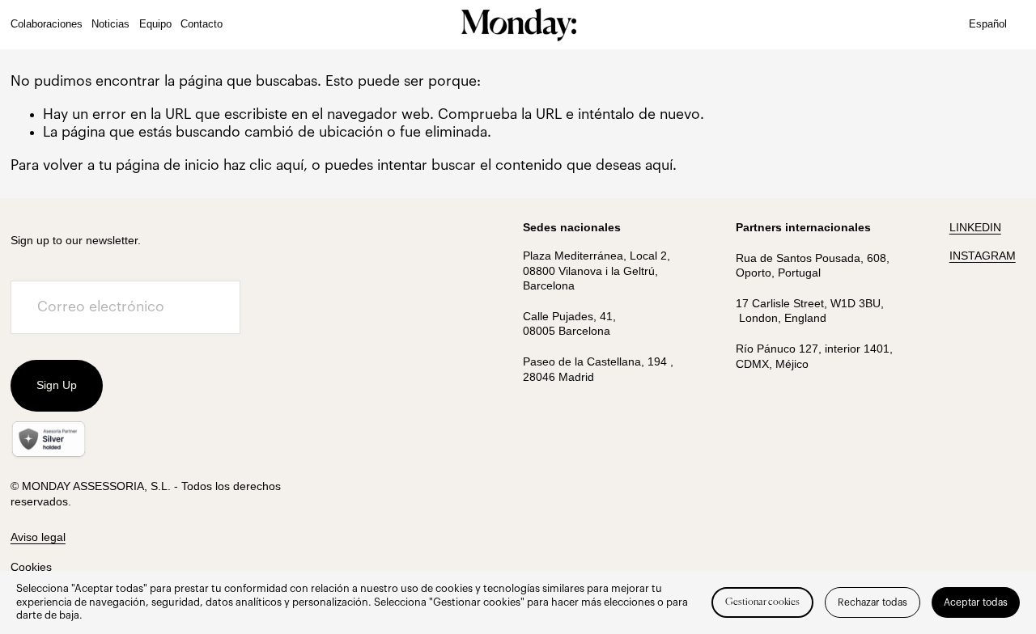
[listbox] (997, 25)
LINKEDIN (975, 227)
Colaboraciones (47, 24)
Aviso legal (38, 536)
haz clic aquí (263, 165)
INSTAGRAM (982, 255)
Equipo (155, 24)
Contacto (201, 24)
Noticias (110, 24)
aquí (659, 165)
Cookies (31, 566)
